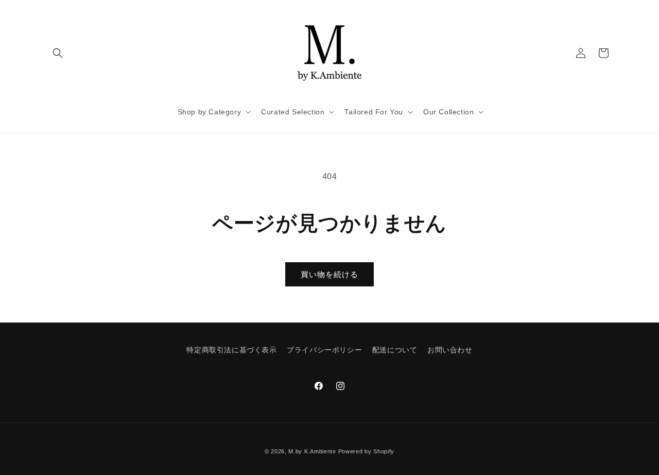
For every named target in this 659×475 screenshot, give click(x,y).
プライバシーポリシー (324, 350)
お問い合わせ (450, 350)
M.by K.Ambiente (312, 451)
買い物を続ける (329, 274)
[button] (57, 53)
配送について (395, 350)
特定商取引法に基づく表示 (231, 350)
